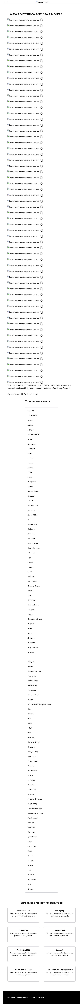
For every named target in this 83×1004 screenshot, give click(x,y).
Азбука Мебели (33, 434)
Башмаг (30, 463)
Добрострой (32, 524)
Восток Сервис (33, 491)
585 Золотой (32, 415)
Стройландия (33, 818)
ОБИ (29, 718)
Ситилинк (31, 794)
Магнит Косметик (34, 671)
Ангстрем (31, 449)
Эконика (31, 875)
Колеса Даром (33, 605)
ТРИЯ (30, 842)
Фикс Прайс (32, 846)
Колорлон (31, 610)
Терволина (31, 827)
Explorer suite (59, 930)
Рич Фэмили (32, 771)
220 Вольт (31, 411)
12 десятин (23, 930)
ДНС (29, 520)
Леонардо (31, 643)
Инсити (30, 591)
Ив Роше (31, 577)
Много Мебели (33, 695)
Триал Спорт (32, 837)
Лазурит (31, 624)
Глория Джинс (33, 505)
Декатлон (31, 510)
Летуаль (31, 652)
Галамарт (31, 496)
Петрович (31, 747)
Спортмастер (32, 804)
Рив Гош (31, 766)
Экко (29, 870)
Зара (29, 558)
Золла (30, 572)
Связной (31, 785)
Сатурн (30, 775)
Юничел (30, 889)
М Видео (31, 662)
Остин (30, 733)
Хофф (30, 851)
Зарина (30, 562)
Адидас (30, 430)
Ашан (30, 453)
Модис (30, 700)
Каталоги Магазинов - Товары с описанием (29, 997)
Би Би (30, 472)
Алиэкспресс (32, 444)
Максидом (32, 676)
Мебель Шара (33, 681)
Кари (29, 595)
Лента (30, 633)
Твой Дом (31, 823)
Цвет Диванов (33, 856)
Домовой (31, 539)
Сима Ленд (32, 790)
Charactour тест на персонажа (60, 970)
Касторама (32, 600)
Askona (30, 420)
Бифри (30, 477)
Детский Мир (32, 515)
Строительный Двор (35, 813)
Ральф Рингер (33, 761)
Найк (29, 709)
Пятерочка (32, 756)
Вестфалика (32, 482)
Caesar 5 (59, 950)
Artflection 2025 (23, 950)
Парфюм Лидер (33, 742)
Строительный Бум (35, 808)
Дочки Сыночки (34, 548)
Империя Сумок (34, 586)
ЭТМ (29, 884)
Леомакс (31, 638)
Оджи (30, 723)
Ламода (31, 629)
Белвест (31, 468)
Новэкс (30, 714)
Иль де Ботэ (32, 581)
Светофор (31, 780)
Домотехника (33, 543)
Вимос (30, 487)
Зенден (30, 567)
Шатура (30, 861)
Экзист (30, 865)
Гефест (30, 501)
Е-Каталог (31, 553)
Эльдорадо (32, 880)
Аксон (30, 439)
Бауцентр (31, 458)
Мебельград (32, 685)
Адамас (31, 425)
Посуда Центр (33, 752)
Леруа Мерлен (33, 648)
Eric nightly (59, 911)
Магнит (30, 666)
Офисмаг (31, 737)
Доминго (31, 534)
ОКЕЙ (30, 728)
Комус (30, 614)
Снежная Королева (35, 799)
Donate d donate (23, 911)
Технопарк (31, 832)
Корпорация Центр (35, 619)
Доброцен (31, 529)
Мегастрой (32, 690)
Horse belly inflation (23, 970)
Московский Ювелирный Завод (39, 704)
